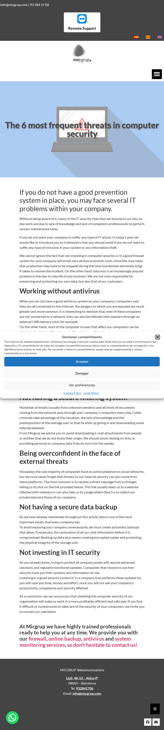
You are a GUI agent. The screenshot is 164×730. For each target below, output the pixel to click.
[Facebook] (147, 722)
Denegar (82, 373)
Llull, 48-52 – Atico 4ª (82, 678)
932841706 (84, 688)
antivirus (93, 639)
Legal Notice (91, 393)
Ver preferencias (82, 385)
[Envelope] (156, 722)
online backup (64, 639)
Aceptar (82, 362)
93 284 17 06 (39, 5)
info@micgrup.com (14, 5)
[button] (157, 337)
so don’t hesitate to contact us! (102, 645)
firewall (37, 639)
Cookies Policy (72, 393)
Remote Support (82, 28)
